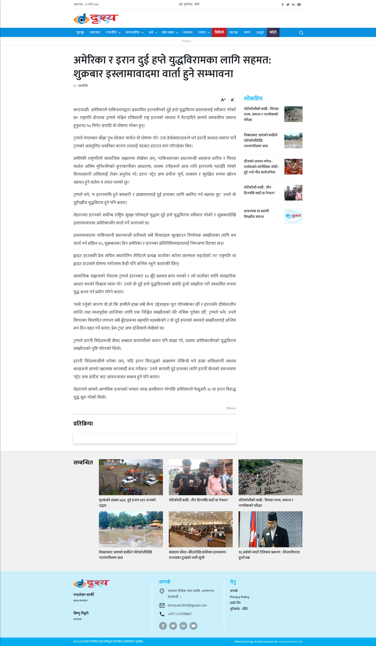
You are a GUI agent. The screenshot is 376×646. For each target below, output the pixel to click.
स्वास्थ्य (188, 32)
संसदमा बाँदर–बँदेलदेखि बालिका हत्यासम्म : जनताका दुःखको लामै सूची (198, 555)
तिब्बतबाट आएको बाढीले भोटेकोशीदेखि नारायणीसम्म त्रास (260, 140)
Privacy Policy (239, 597)
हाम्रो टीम (235, 603)
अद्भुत (260, 32)
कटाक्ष (234, 32)
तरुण (247, 32)
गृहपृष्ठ (80, 32)
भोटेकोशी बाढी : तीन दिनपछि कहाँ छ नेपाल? (259, 190)
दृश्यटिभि (83, 85)
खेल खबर (168, 32)
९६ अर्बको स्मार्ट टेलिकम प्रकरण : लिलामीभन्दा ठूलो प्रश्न (269, 555)
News (187, 41)
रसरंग (202, 32)
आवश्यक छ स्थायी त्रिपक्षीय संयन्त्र (256, 214)
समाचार (95, 32)
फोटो (273, 32)
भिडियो (219, 32)
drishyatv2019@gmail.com (187, 605)
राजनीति (111, 32)
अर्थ (150, 32)
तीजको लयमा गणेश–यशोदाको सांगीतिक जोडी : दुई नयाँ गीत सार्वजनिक (261, 167)
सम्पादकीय (133, 32)
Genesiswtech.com (291, 641)
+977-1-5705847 (180, 614)
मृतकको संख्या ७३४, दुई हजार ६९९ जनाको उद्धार (127, 503)
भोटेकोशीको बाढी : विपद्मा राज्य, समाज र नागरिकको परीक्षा (261, 114)
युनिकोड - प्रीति (191, 4)
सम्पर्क (234, 591)
